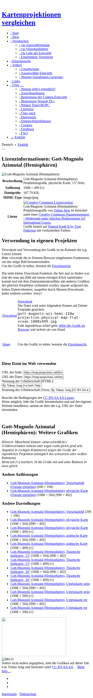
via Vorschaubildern (33, 49)
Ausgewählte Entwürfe (35, 73)
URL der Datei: (12, 377)
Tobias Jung (62, 210)
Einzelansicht (20, 61)
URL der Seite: (12, 372)
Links (15, 81)
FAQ (23, 133)
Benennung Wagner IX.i (37, 101)
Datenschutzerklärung (35, 121)
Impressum (27, 117)
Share (6, 344)
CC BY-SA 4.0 (62, 667)
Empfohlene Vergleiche (36, 57)
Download (9, 315)
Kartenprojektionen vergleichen (31, 18)
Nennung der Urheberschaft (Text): (26, 390)
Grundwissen (29, 69)
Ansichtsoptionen (32, 93)
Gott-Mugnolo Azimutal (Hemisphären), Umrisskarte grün (50, 584)
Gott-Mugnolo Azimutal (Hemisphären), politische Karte (49, 535)
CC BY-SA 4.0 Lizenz (58, 398)
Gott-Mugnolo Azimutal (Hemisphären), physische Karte (49, 520)
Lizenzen (26, 109)
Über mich (27, 113)
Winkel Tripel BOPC (34, 105)
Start (14, 33)
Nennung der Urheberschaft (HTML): (28, 381)
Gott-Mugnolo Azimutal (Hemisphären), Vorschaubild (47, 511)
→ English (17, 137)
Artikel (16, 65)
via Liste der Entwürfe (35, 53)
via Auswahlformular (34, 45)
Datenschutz (27, 694)
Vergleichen (19, 41)
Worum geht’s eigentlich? (37, 89)
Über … (17, 85)
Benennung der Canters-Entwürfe (43, 97)
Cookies (25, 125)
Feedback (26, 129)
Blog (14, 37)
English (23, 144)
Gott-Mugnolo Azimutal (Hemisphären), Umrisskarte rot (48, 600)
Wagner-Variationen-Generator (41, 77)
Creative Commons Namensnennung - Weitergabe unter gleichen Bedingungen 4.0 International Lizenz (56, 218)
